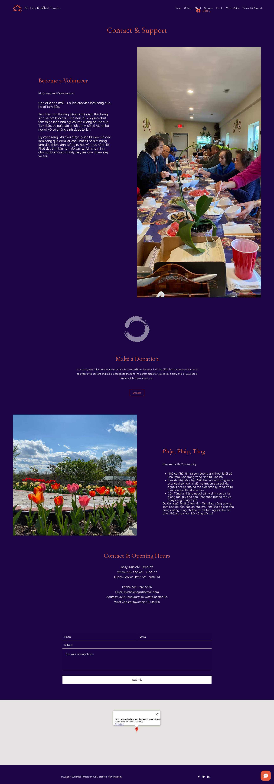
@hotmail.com (149, 592)
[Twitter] (203, 776)
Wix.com (117, 776)
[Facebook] (198, 776)
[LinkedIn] (208, 776)
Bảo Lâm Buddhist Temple (42, 8)
